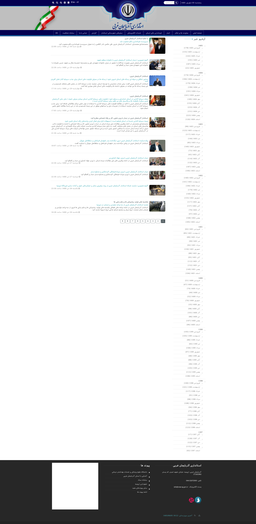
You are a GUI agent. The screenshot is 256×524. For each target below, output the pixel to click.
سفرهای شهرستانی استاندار (112, 33)
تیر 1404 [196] (194, 87)
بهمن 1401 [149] (193, 269)
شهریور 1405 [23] (192, 68)
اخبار (168, 33)
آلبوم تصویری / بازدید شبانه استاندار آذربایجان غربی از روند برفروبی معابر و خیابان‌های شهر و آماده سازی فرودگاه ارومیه (102, 186)
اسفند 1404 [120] (193, 119)
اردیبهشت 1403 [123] (191, 130)
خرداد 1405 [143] (193, 56)
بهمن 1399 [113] (193, 372)
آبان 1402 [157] (193, 206)
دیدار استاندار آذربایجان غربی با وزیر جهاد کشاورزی (128, 158)
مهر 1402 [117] (193, 202)
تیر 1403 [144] (194, 139)
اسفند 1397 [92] (193, 451)
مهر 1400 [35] (194, 304)
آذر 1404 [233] (194, 107)
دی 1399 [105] (194, 368)
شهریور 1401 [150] (192, 249)
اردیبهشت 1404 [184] (191, 79)
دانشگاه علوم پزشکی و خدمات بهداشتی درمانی (129, 472)
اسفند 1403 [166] (193, 171)
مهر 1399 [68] (194, 356)
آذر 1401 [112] (194, 261)
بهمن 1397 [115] (193, 446)
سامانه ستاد (142, 480)
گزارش (94, 33)
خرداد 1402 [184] (193, 186)
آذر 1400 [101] (194, 313)
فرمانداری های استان (154, 33)
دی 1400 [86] (194, 317)
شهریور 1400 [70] (192, 300)
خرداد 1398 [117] (193, 391)
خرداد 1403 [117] (193, 134)
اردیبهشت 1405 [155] (191, 52)
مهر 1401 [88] (194, 253)
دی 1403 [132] (194, 163)
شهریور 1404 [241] (192, 95)
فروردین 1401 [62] (192, 229)
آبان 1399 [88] (194, 360)
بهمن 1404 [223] (193, 115)
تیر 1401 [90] (194, 241)
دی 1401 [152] (194, 265)
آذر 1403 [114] (194, 159)
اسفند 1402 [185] (193, 222)
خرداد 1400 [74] (193, 288)
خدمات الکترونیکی (134, 33)
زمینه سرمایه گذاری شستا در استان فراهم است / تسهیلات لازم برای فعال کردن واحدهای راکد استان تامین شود (106, 121)
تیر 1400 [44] (194, 292)
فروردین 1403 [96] (192, 126)
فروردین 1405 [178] (192, 48)
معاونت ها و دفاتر (181, 33)
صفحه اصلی (197, 33)
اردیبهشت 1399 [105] (191, 336)
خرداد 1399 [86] (193, 340)
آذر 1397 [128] (194, 438)
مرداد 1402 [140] (193, 194)
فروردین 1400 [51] (192, 280)
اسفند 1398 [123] (193, 427)
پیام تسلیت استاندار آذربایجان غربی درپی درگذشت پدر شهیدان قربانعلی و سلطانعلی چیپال (114, 141)
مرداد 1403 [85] (193, 143)
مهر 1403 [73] (194, 151)
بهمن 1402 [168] (193, 218)
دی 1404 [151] (194, 111)
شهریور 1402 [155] (192, 198)
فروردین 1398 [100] (192, 383)
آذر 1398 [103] (194, 415)
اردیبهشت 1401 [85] (192, 233)
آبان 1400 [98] (194, 309)
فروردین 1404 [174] (192, 75)
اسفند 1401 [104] (193, 273)
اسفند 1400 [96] (193, 325)
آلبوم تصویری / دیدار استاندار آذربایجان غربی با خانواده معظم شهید (122, 60)
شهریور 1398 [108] (192, 403)
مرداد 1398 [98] (193, 399)
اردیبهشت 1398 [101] (191, 387)
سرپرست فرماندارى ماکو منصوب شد (134, 42)
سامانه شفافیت (68, 33)
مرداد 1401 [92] (193, 245)
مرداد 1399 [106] (193, 348)
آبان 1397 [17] (194, 434)
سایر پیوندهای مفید (139, 488)
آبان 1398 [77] (194, 411)
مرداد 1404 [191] (193, 91)
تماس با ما (83, 33)
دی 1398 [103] (194, 419)
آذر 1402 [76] (194, 210)
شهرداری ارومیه (141, 484)
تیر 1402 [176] (194, 190)
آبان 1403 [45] (194, 155)
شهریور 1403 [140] (192, 147)
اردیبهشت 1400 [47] (192, 284)
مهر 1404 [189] (193, 99)
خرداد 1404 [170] (193, 83)
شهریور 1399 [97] (192, 352)
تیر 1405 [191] (194, 60)
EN (57, 33)
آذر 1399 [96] (194, 364)
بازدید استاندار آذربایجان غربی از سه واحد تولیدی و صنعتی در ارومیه (122, 205)
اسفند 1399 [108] (193, 376)
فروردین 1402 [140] (192, 178)
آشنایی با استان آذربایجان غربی (135, 476)
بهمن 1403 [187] (193, 167)
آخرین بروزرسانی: (177, 516)
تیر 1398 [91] (194, 395)
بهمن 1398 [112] (193, 423)
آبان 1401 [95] (194, 257)
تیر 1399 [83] (194, 344)
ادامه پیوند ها (142, 492)
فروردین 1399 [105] (192, 332)
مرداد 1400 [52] (193, 296)
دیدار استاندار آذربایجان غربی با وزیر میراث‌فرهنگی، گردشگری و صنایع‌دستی (119, 172)
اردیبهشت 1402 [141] (191, 182)
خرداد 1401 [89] (193, 237)
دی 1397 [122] (194, 442)
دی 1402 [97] (194, 214)
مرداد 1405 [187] (193, 64)
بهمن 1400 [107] (193, 321)
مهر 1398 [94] (194, 407)
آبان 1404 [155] (193, 103)
